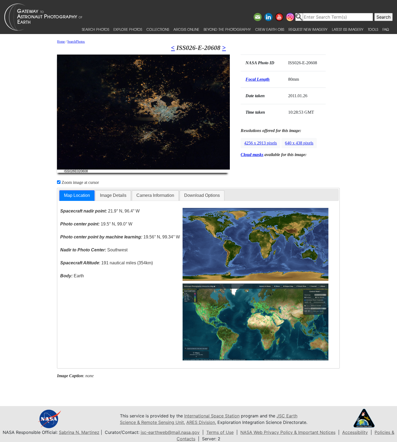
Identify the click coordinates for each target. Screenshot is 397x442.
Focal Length (257, 79)
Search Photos (95, 29)
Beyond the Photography (227, 29)
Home (61, 41)
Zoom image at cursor (79, 182)
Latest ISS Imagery (348, 29)
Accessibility (355, 432)
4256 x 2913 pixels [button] (260, 143)
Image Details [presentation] (113, 195)
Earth (72, 276)
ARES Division (200, 422)
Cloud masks (252, 154)
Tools (373, 29)
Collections (157, 29)
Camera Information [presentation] (155, 195)
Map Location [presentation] (77, 195)
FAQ (385, 29)
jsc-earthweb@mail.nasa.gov (170, 432)
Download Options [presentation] (202, 195)
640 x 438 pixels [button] (299, 143)
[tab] (77, 195)
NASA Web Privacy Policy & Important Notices (287, 432)
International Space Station (212, 416)
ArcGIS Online (186, 29)
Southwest (93, 250)
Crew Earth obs (269, 29)
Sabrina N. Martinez (79, 432)
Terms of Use (220, 432)
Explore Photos (127, 29)
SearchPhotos (76, 41)
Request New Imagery (308, 29)
